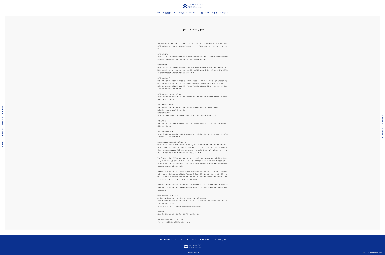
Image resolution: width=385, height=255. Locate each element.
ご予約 (214, 13)
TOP (159, 13)
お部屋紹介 (167, 13)
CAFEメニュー (191, 13)
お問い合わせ (205, 13)
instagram (224, 13)
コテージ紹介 (179, 13)
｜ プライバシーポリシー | (192, 252)
